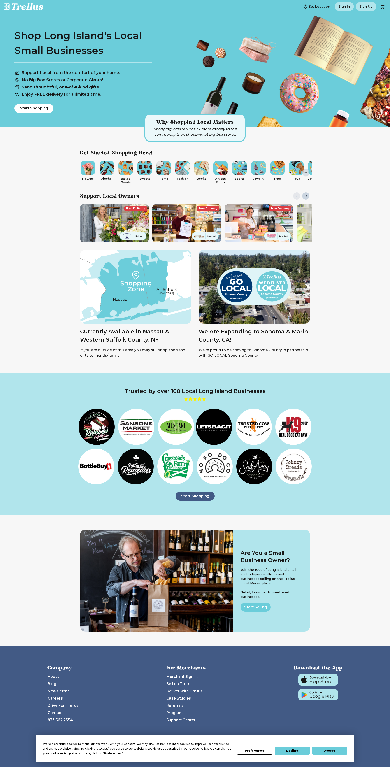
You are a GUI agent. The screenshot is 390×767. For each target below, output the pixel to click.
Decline (292, 750)
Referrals (174, 705)
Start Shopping (34, 108)
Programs (175, 713)
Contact (55, 713)
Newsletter (58, 691)
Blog (52, 684)
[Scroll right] (305, 172)
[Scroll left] (84, 172)
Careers (55, 698)
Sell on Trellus (179, 684)
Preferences (255, 750)
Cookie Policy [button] (198, 748)
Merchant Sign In (182, 676)
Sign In (344, 7)
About (53, 676)
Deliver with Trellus (184, 691)
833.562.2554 (60, 720)
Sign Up (366, 7)
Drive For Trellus (63, 705)
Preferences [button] (112, 753)
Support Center (181, 720)
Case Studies (178, 698)
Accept (329, 750)
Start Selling (255, 607)
